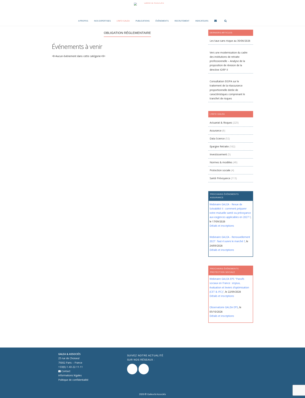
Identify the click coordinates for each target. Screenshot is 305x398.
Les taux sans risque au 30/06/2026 (230, 40)
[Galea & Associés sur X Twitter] (132, 369)
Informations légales (70, 375)
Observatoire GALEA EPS (224, 307)
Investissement (218, 154)
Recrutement (182, 21)
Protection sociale (220, 170)
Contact (65, 371)
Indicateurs (201, 21)
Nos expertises (102, 21)
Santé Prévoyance (220, 178)
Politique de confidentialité (73, 379)
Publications (142, 21)
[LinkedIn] (144, 369)
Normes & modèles (221, 162)
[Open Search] (225, 21)
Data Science (217, 138)
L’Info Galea (123, 21)
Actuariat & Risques (221, 122)
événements (162, 21)
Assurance (216, 130)
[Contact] (215, 21)
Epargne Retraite (219, 146)
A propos (83, 21)
